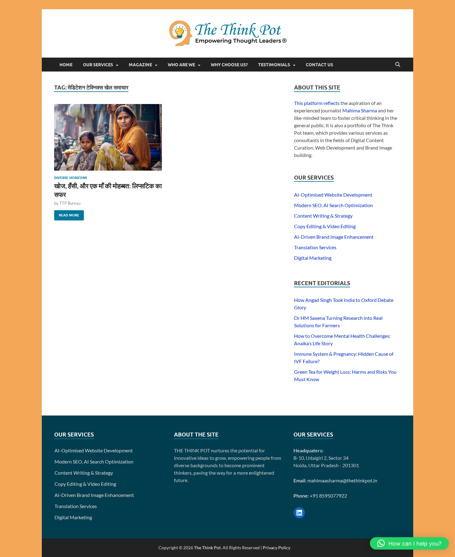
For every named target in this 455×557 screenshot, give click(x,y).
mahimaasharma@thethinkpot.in (342, 480)
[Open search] (397, 65)
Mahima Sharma (359, 110)
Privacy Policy (276, 547)
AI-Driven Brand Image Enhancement (334, 237)
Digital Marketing (313, 258)
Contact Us (319, 64)
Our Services (98, 64)
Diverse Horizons (70, 178)
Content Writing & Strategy (323, 216)
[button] (409, 543)
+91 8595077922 (328, 495)
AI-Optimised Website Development (333, 195)
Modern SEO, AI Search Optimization (333, 205)
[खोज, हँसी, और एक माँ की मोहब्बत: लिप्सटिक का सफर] (108, 137)
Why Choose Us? (229, 64)
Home (65, 64)
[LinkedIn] (299, 512)
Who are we (181, 64)
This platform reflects (317, 103)
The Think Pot (207, 547)
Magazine (140, 64)
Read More (66, 213)
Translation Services (315, 247)
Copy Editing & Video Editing (325, 226)
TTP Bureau (69, 203)
